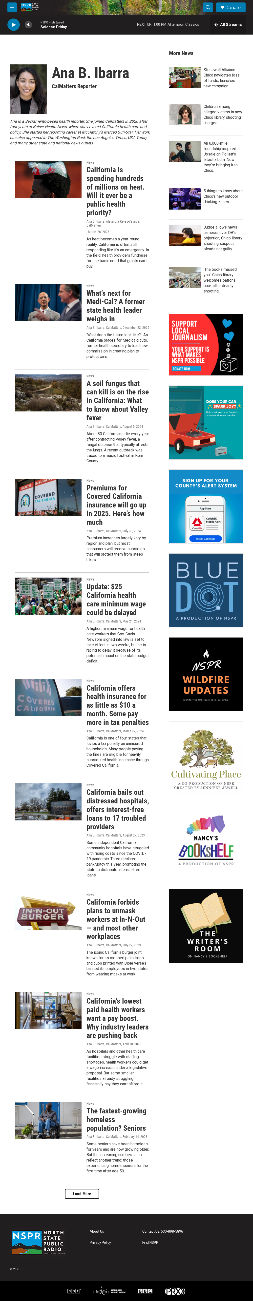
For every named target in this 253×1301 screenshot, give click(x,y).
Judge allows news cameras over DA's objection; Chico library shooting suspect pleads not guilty (223, 238)
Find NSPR (150, 1242)
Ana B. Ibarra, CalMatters (103, 328)
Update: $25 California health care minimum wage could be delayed (116, 599)
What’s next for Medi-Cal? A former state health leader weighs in (115, 306)
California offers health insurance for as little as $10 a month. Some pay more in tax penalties (117, 705)
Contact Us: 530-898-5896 (162, 1231)
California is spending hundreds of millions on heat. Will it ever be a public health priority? (115, 191)
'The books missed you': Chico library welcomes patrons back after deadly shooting (220, 280)
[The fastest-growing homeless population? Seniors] (48, 1120)
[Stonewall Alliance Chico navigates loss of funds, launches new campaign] (185, 77)
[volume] (28, 24)
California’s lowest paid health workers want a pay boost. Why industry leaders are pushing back (117, 1018)
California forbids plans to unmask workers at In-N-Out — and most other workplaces (115, 919)
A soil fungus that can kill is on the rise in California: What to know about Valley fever (117, 400)
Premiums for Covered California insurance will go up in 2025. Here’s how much (116, 505)
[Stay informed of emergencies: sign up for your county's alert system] (206, 506)
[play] (14, 25)
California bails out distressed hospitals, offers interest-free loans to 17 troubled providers (117, 809)
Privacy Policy (100, 1242)
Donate (233, 7)
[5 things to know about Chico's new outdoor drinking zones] (185, 199)
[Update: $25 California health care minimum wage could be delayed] (48, 596)
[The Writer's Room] (206, 926)
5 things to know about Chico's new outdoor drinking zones (223, 196)
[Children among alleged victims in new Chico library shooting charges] (185, 114)
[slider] (36, 24)
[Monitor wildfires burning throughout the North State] (206, 674)
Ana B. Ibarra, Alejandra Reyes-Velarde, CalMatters (113, 223)
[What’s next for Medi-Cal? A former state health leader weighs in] (48, 302)
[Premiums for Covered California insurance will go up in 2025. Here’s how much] (48, 497)
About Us (97, 1231)
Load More (82, 1193)
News (90, 162)
